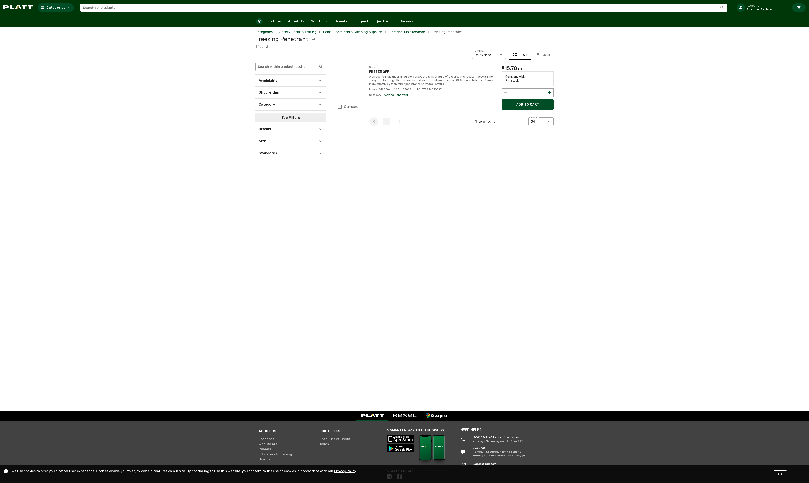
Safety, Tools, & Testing (297, 32)
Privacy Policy (345, 471)
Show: (534, 117)
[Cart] (799, 7)
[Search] (722, 7)
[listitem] (761, 7)
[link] (285, 439)
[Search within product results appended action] (321, 66)
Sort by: (479, 50)
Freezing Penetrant (395, 94)
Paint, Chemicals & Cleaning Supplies (352, 32)
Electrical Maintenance (407, 32)
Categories (264, 32)
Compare (351, 107)
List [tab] (523, 55)
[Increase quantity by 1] (549, 93)
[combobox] (403, 8)
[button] (56, 7)
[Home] (18, 8)
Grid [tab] (545, 55)
